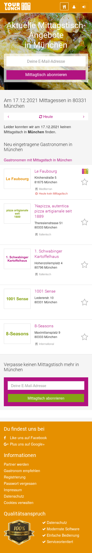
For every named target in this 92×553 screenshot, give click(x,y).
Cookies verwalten (18, 502)
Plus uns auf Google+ (27, 444)
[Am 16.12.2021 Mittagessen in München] (9, 116)
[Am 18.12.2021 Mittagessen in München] (83, 116)
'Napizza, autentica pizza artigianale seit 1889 (53, 211)
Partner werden (16, 464)
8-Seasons (43, 325)
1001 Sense (44, 291)
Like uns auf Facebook (28, 437)
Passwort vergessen (20, 483)
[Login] (83, 6)
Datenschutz (14, 496)
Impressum (13, 489)
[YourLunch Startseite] (17, 6)
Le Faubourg (45, 171)
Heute (47, 116)
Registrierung (15, 476)
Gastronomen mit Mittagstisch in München (38, 159)
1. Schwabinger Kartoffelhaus (48, 254)
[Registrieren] (74, 6)
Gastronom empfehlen (22, 470)
